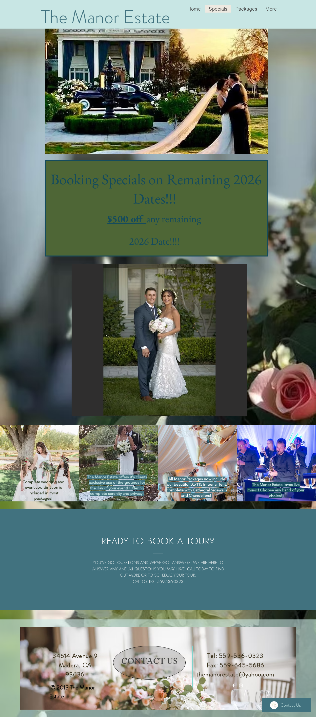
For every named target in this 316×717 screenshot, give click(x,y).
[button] (159, 340)
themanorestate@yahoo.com (235, 674)
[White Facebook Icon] (233, 685)
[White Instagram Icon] (240, 685)
